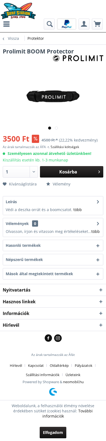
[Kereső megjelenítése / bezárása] (49, 24)
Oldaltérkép (59, 365)
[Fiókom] (84, 24)
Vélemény (61, 184)
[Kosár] (97, 24)
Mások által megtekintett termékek (39, 273)
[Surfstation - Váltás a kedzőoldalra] (20, 7)
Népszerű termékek (24, 259)
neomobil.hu (73, 381)
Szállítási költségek (65, 147)
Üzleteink (73, 374)
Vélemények (17, 223)
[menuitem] (8, 24)
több (77, 209)
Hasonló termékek (23, 245)
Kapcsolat (36, 365)
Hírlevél (16, 365)
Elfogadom (53, 432)
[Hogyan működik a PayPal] (66, 23)
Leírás (11, 201)
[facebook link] (49, 338)
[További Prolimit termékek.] (78, 60)
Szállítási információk (43, 374)
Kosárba (68, 172)
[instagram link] (58, 338)
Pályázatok (83, 365)
